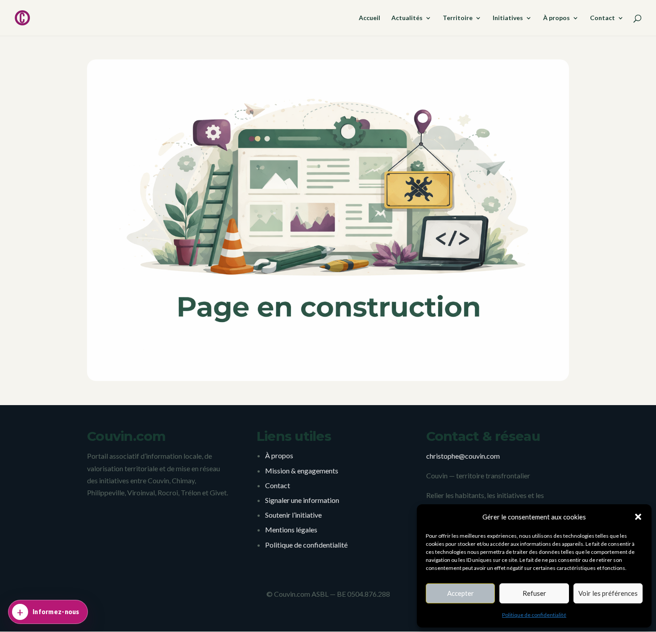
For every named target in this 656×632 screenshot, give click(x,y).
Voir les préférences (608, 593)
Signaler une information (302, 500)
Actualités (407, 18)
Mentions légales (291, 529)
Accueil (369, 18)
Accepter (460, 593)
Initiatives (508, 18)
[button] (638, 516)
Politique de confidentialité (534, 614)
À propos (556, 18)
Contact (602, 18)
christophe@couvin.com (463, 456)
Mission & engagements (301, 470)
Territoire (458, 18)
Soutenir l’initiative (293, 515)
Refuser (534, 593)
